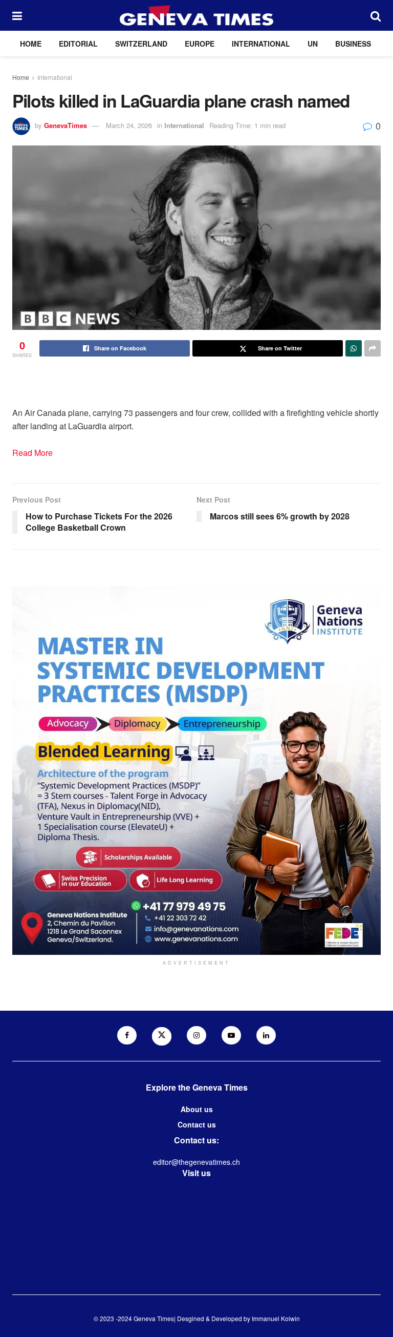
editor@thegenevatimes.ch (196, 1162)
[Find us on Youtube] (231, 1035)
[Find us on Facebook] (127, 1035)
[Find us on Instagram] (196, 1035)
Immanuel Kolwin (276, 1318)
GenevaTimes (65, 125)
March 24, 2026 (129, 125)
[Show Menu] (17, 15)
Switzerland (141, 43)
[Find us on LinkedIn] (266, 1035)
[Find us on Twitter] (161, 1036)
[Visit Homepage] (196, 15)
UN (313, 43)
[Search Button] (375, 15)
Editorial (78, 43)
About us (197, 1109)
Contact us (197, 1124)
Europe (199, 43)
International (261, 43)
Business (353, 43)
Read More (32, 452)
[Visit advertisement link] (196, 770)
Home (30, 43)
